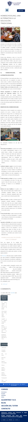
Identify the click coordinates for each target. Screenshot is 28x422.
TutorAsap (4, 255)
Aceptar (4, 419)
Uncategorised (4, 377)
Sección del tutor (9, 406)
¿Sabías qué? (5, 284)
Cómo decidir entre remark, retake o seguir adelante (4, 314)
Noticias (3, 365)
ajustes (20, 416)
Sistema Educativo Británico (3, 369)
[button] (7, 10)
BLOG (3, 403)
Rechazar (10, 419)
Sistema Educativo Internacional (4, 374)
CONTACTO (5, 408)
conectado (12, 292)
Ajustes (16, 419)
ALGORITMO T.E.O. (8, 400)
